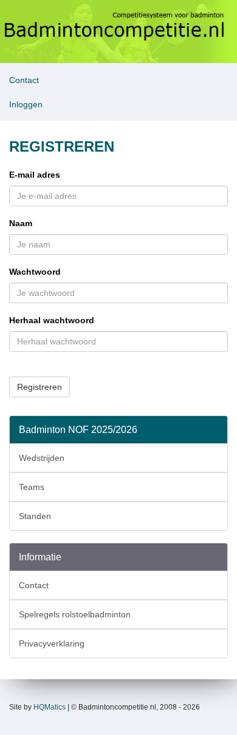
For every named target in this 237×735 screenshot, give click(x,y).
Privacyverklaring (51, 643)
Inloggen (26, 104)
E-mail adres (34, 175)
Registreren (39, 387)
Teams (31, 487)
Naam (20, 223)
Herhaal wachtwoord (51, 320)
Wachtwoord (35, 272)
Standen (35, 516)
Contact (24, 80)
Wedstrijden (41, 458)
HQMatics (49, 707)
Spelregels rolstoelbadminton (75, 614)
